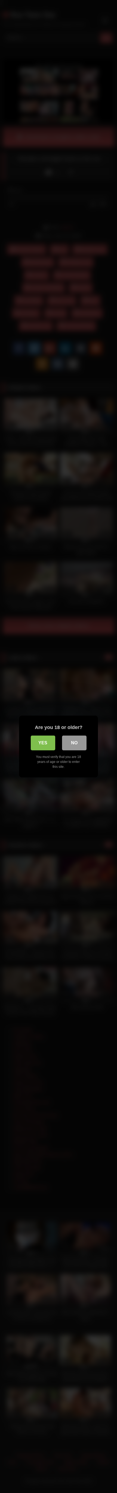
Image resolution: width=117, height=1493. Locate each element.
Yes (42, 742)
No (74, 742)
